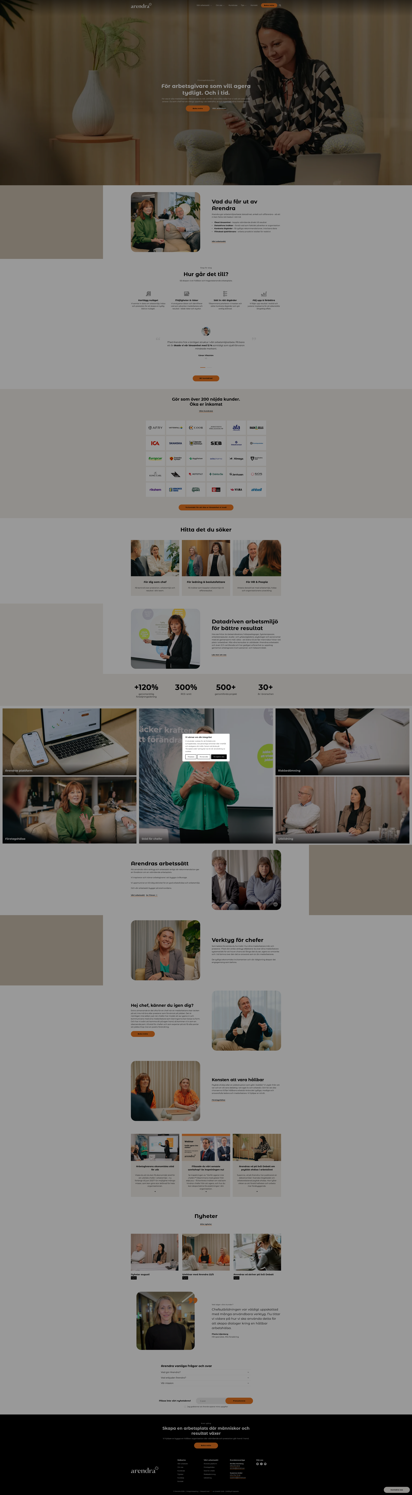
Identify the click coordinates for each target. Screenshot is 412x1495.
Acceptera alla (218, 757)
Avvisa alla (204, 757)
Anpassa (191, 757)
